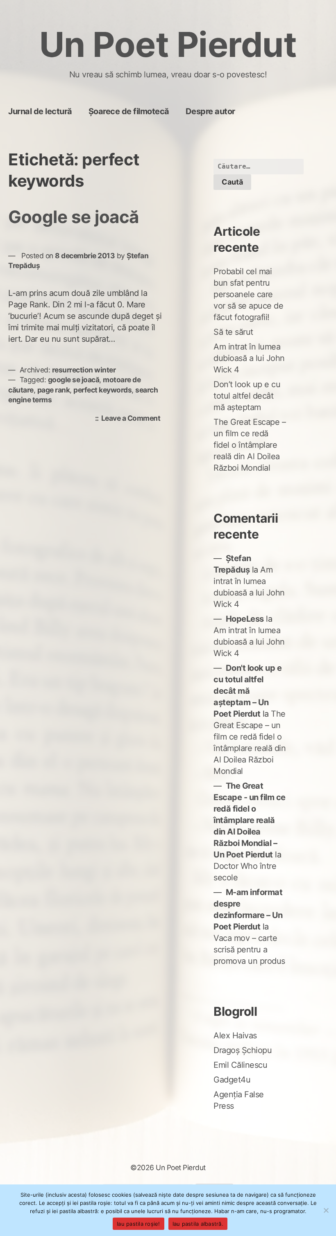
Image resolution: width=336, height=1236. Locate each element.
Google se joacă (73, 216)
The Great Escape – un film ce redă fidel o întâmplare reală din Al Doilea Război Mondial (249, 445)
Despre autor (210, 111)
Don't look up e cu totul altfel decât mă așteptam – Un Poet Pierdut (247, 691)
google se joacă (74, 379)
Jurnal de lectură (40, 111)
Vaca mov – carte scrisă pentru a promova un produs (249, 949)
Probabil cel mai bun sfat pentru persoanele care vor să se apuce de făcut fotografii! (248, 294)
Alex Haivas (235, 1035)
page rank (53, 390)
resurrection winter (84, 369)
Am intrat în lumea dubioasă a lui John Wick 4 (249, 358)
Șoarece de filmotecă (129, 111)
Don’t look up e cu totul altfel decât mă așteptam (246, 395)
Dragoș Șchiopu (242, 1050)
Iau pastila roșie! (138, 1223)
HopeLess (245, 619)
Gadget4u (231, 1080)
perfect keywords (102, 390)
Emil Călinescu (240, 1065)
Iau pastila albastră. (198, 1223)
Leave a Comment (133, 418)
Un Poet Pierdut (168, 44)
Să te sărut (233, 332)
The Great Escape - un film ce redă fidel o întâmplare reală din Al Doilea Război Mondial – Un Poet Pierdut (249, 820)
